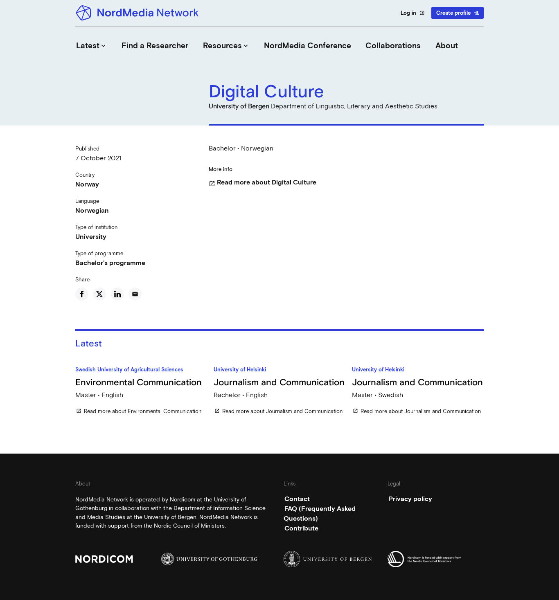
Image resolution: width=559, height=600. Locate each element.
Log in (413, 13)
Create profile (457, 13)
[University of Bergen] (332, 559)
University (90, 236)
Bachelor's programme (110, 263)
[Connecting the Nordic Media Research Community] (138, 12)
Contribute (301, 528)
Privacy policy (410, 499)
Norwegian (92, 210)
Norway (87, 184)
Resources (226, 45)
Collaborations (393, 45)
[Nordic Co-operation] (436, 559)
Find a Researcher (155, 45)
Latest (91, 45)
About (446, 45)
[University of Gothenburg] (209, 559)
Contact (297, 499)
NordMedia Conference (307, 45)
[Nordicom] (123, 559)
